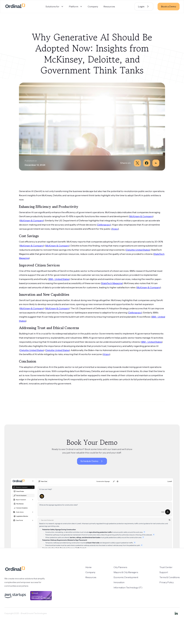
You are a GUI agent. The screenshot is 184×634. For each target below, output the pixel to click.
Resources (109, 6)
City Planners (120, 567)
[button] (54, 6)
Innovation (119, 582)
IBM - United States (59, 279)
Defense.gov (103, 224)
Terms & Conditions (169, 577)
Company (93, 6)
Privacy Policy (166, 582)
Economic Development (126, 577)
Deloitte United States (138, 249)
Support (163, 572)
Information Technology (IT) (128, 587)
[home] (15, 6)
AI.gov (115, 228)
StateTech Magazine (111, 283)
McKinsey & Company (141, 216)
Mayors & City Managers (126, 572)
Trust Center (165, 567)
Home (88, 567)
